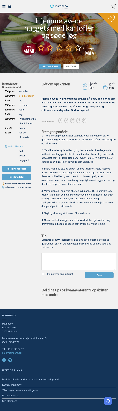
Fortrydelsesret (10, 395)
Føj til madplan (16, 176)
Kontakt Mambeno (12, 384)
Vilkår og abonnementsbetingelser (20, 390)
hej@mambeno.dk (12, 353)
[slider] (59, 47)
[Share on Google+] (84, 120)
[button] (4, 6)
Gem (99, 275)
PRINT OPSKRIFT (49, 66)
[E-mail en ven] (72, 120)
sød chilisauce (15, 146)
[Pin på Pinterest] (78, 120)
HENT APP (71, 66)
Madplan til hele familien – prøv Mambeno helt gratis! (30, 379)
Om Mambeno (9, 401)
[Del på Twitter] (66, 120)
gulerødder (28, 96)
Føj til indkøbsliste (16, 168)
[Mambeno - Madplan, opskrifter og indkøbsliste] (59, 6)
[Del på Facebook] (60, 120)
